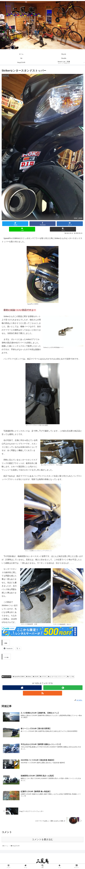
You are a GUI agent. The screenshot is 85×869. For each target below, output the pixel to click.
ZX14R (36, 676)
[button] (78, 445)
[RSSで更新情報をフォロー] (42, 693)
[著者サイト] (22, 687)
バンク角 (71, 676)
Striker (29, 676)
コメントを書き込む (42, 839)
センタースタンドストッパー (57, 676)
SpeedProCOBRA (19, 676)
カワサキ (43, 676)
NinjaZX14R (7, 676)
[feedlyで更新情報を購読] (63, 687)
